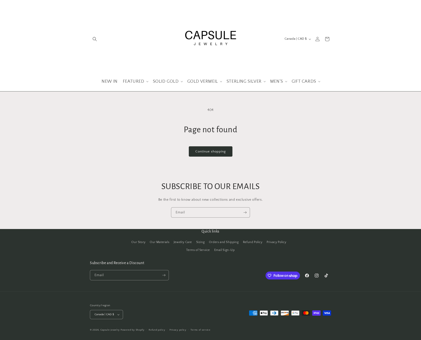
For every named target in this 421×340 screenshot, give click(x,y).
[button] (95, 39)
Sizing (200, 242)
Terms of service (200, 330)
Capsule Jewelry (110, 330)
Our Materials (159, 242)
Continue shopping (210, 151)
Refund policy (157, 330)
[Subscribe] (245, 212)
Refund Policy (252, 242)
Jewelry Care (183, 242)
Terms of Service (198, 250)
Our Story (138, 242)
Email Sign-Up (224, 250)
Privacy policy (177, 330)
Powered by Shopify (132, 330)
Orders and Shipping (224, 242)
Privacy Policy (276, 242)
